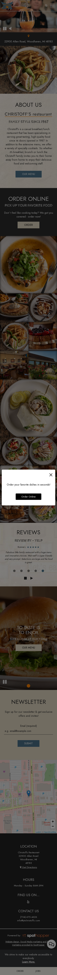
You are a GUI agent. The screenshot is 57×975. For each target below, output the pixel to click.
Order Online (28, 496)
